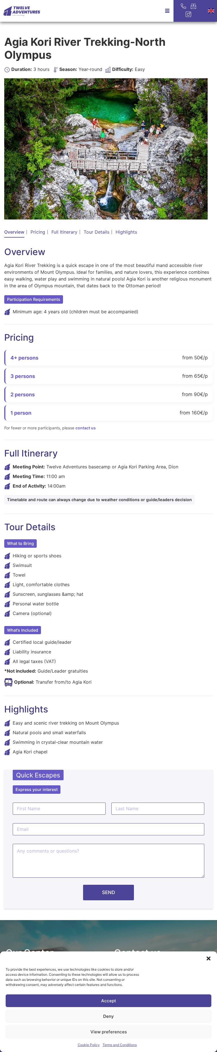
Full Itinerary (64, 232)
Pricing (38, 232)
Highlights (126, 232)
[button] (208, 958)
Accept (108, 1000)
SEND (108, 892)
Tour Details (96, 232)
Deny (108, 1016)
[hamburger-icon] (167, 11)
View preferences (108, 1031)
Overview (14, 232)
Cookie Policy (89, 1045)
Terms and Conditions (120, 1045)
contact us (85, 427)
